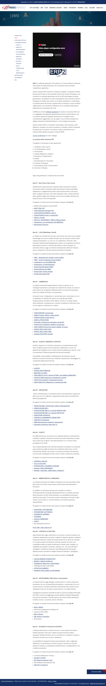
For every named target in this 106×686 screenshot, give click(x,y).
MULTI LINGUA (38, 607)
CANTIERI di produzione (41, 420)
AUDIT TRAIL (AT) (39, 208)
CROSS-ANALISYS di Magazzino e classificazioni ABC (50, 382)
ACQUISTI (37, 368)
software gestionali (52, 112)
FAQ (16, 80)
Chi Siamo (92, 8)
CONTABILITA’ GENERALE (41, 514)
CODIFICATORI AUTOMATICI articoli (45, 213)
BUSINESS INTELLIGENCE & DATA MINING (47, 570)
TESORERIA (37, 517)
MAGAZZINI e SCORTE (40, 373)
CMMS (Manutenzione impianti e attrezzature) (48, 422)
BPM (42, 8)
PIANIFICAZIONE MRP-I (41, 408)
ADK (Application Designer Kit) (44, 211)
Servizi (66, 8)
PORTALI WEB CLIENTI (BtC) (42, 329)
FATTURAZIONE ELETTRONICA (43, 512)
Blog (86, 8)
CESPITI (36, 521)
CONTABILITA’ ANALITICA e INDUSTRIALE (46, 563)
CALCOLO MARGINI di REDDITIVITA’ (44, 559)
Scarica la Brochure (39, 136)
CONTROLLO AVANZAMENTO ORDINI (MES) (47, 417)
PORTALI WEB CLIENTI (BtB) (42, 332)
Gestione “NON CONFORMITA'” (43, 468)
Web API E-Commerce (41, 665)
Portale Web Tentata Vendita (43, 272)
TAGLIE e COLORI (39, 218)
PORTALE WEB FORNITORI (42, 371)
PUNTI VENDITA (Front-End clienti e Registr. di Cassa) (51, 327)
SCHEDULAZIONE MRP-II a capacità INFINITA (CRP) (50, 410)
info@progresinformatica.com (97, 683)
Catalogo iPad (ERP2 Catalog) (43, 334)
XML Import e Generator (41, 616)
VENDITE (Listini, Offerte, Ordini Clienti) (46, 315)
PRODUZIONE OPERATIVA (42, 415)
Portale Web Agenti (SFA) (42, 274)
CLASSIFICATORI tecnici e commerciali (46, 215)
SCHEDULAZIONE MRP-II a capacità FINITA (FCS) (49, 413)
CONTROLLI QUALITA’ (40, 461)
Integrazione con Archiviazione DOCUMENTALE (48, 222)
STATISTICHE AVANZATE (41, 568)
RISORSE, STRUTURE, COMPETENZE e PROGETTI (49, 471)
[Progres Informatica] (14, 8)
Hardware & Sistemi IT (55, 8)
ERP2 (16, 38)
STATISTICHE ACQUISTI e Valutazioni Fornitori (48, 380)
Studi (46, 8)
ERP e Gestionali (34, 8)
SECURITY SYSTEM (39, 658)
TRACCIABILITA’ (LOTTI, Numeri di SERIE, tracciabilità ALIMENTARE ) (55, 375)
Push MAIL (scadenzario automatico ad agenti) (49, 322)
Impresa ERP (18, 35)
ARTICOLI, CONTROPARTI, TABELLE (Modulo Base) (49, 220)
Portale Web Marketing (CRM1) (43, 267)
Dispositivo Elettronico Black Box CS (45, 424)
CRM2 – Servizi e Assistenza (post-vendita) (47, 260)
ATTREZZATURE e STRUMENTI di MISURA (46, 466)
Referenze (80, 8)
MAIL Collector (38, 614)
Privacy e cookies (52, 681)
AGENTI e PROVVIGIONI (41, 320)
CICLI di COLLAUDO (40, 463)
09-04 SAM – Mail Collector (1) (42, 527)
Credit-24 (18, 45)
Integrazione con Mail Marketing (44, 264)
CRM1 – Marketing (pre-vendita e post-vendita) (49, 257)
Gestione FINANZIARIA (41, 519)
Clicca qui (23, 2)
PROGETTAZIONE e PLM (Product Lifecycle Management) (52, 406)
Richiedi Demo (96, 672)
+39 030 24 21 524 (59, 2)
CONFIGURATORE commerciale (43, 313)
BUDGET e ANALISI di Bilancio (43, 561)
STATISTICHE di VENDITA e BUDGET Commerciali (49, 325)
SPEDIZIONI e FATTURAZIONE (43, 510)
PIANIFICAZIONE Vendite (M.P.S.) (44, 318)
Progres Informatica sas (7, 681)
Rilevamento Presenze (41, 225)
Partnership (72, 8)
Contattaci (99, 8)
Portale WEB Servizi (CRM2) (42, 269)
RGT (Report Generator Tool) (43, 660)
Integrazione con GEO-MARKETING (45, 262)
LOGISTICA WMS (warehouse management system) (50, 378)
